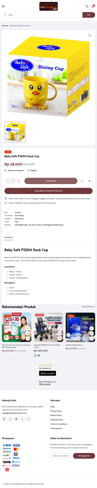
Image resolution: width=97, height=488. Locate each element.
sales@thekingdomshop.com (14, 413)
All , (30, 225)
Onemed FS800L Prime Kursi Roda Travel (47, 346)
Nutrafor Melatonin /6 (74, 345)
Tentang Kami (56, 428)
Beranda (5, 26)
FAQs (52, 407)
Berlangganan (84, 456)
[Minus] (8, 181)
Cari (89, 15)
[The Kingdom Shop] (48, 6)
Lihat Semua (87, 306)
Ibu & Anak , (37, 225)
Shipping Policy (56, 420)
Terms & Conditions (58, 424)
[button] (82, 181)
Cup (16, 222)
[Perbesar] (90, 35)
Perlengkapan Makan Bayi (52, 225)
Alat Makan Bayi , (22, 225)
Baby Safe (19, 219)
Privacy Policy (56, 411)
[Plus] (18, 181)
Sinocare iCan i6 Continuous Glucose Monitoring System (16, 346)
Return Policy (55, 415)
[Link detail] (4, 419)
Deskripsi (8, 237)
